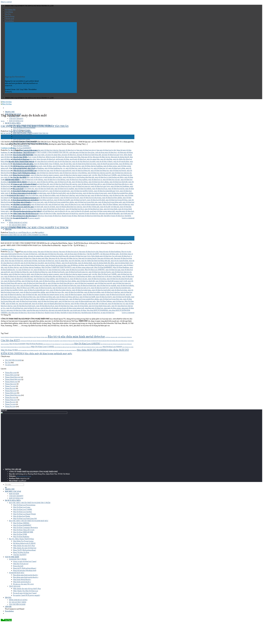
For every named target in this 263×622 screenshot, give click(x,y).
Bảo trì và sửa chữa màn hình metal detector (76, 337)
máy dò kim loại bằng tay (100, 171)
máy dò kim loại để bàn (45, 182)
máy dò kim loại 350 (85, 168)
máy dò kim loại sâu (116, 195)
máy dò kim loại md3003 (39, 191)
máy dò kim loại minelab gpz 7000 (106, 191)
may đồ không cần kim (75, 265)
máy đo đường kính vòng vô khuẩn (46, 164)
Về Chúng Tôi (10, 10)
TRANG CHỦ (10, 112)
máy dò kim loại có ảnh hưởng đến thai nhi (78, 177)
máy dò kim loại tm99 (78, 200)
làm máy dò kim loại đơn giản (25, 159)
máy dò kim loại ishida (83, 189)
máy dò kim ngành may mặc (91, 204)
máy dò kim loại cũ (95, 180)
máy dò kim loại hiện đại (25, 189)
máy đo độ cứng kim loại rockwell (41, 161)
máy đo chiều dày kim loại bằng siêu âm (95, 261)
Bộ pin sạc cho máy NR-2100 (23, 584)
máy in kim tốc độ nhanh (80, 211)
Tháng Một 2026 (11, 375)
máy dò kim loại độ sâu (62, 182)
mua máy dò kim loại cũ (27, 213)
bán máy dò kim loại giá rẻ (86, 150)
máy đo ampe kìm (93, 159)
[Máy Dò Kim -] (6, 103)
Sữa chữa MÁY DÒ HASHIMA (97, 310)
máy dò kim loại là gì (99, 189)
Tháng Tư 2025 (10, 386)
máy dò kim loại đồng (80, 182)
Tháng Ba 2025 (10, 388)
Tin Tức (8, 14)
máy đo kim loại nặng (74, 193)
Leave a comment (128, 218)
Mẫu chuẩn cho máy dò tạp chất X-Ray (27, 589)
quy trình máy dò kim (78, 310)
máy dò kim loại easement (26, 186)
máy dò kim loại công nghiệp (76, 180)
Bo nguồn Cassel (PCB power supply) (26, 595)
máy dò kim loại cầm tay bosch (48, 173)
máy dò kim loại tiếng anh (20, 200)
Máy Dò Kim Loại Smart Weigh (24, 137)
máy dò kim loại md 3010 (61, 288)
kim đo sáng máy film (72, 157)
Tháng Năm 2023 (11, 400)
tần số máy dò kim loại (53, 216)
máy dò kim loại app (42, 171)
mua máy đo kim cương (9, 213)
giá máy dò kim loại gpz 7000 (112, 155)
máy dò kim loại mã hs (116, 189)
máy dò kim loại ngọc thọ (10, 195)
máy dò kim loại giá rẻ (63, 186)
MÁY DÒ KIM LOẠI (16, 121)
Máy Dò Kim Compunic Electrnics (25, 528)
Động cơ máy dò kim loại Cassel (24, 561)
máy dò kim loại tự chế (39, 204)
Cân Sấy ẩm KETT (92, 254)
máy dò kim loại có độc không (32, 180)
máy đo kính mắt (37, 207)
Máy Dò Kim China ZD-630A (23, 530)
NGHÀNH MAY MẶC (16, 573)
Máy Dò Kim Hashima (36, 168)
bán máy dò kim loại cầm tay (48, 150)
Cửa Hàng (9, 12)
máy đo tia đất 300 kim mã (109, 207)
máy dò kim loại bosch (118, 171)
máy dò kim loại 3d (101, 168)
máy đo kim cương (110, 166)
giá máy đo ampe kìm (53, 155)
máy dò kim (47, 166)
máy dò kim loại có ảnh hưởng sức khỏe (109, 177)
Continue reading (8, 148)
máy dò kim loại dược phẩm (99, 182)
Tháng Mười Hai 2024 (13, 395)
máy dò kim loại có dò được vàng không (106, 276)
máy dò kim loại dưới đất (118, 182)
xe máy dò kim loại (20, 218)
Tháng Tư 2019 (10, 404)
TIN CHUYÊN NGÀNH (13, 360)
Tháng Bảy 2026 (11, 373)
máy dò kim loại (71, 168)
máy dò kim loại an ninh (75, 270)
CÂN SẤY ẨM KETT (16, 119)
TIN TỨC (8, 220)
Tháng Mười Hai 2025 (13, 377)
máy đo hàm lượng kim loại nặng (84, 164)
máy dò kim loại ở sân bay (65, 195)
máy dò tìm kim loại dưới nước (54, 209)
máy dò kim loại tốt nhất (96, 200)
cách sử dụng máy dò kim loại (106, 152)
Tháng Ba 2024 (10, 397)
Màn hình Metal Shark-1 (22, 580)
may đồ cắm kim (106, 159)
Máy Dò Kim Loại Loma (21, 507)
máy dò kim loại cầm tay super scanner (45, 175)
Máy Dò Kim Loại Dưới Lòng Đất (25, 519)
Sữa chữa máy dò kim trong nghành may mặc (48, 353)
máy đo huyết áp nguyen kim (107, 164)
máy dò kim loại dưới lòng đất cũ (90, 184)
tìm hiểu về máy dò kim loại (114, 216)
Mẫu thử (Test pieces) (20, 564)
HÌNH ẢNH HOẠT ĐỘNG (18, 223)
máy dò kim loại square (27, 198)
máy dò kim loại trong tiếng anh (110, 202)
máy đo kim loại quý (83, 195)
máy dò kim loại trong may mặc (32, 202)
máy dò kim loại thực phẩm (112, 198)
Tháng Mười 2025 (11, 382)
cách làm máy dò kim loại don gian (81, 152)
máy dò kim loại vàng (56, 204)
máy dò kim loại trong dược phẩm (32, 299)
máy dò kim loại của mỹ (111, 180)
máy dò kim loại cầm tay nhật (19, 175)
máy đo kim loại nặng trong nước (95, 193)
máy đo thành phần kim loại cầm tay (69, 207)
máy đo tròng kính (110, 209)
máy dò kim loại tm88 (62, 200)
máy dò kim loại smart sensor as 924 (51, 295)
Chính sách (9, 19)
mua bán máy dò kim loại (125, 211)
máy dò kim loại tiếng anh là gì (42, 200)
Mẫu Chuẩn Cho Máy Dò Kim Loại (25, 591)
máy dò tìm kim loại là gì (75, 209)
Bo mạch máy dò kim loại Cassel (24, 593)
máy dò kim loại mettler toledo (82, 191)
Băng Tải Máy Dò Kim (21, 552)
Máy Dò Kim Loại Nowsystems (24, 505)
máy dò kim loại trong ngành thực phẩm (59, 202)
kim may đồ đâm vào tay (101, 157)
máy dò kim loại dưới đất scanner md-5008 (111, 281)
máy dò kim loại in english (64, 189)
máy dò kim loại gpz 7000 (100, 186)
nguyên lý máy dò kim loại (88, 213)
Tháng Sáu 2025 (11, 384)
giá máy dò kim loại (69, 155)
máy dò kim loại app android (60, 171)
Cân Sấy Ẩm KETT (19, 555)
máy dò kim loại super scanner (48, 198)
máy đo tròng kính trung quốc (100, 306)
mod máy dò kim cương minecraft (102, 211)
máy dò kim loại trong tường (26, 301)
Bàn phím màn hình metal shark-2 (25, 577)
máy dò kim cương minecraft (82, 267)
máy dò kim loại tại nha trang (90, 198)
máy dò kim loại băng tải (81, 171)
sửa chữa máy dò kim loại (34, 216)
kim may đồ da (86, 157)
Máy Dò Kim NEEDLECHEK (23, 532)
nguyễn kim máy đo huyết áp (67, 213)
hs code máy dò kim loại (22, 157)
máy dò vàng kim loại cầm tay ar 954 (23, 211)
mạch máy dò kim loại (78, 159)
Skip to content (6, 2)
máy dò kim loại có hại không (54, 180)
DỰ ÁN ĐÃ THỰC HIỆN (17, 225)
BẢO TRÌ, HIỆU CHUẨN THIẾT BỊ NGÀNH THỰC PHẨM (29, 503)
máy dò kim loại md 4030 (20, 191)
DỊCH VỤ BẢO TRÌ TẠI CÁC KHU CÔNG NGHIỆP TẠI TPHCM (34, 227)
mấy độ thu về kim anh (91, 207)
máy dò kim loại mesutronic (59, 191)
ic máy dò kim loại (38, 157)
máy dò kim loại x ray (73, 204)
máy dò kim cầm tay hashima (92, 166)
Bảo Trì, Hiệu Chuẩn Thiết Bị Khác (21, 539)
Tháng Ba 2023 (10, 402)
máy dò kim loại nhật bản (29, 195)
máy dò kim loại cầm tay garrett (99, 173)
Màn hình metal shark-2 (22, 582)
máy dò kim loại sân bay (99, 195)
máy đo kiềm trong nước (33, 166)
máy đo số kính (49, 207)
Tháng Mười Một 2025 (13, 379)
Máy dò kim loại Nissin (21, 139)
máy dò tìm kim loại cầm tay (32, 209)
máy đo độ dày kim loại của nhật (83, 161)
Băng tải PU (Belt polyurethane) (24, 568)
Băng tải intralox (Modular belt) (24, 570)
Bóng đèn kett (18, 566)
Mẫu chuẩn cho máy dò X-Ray (24, 546)
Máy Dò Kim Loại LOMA (26, 288)
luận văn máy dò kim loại (46, 159)
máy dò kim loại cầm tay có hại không (73, 173)
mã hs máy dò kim (62, 159)
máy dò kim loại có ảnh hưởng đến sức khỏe (46, 177)
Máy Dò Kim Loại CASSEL (107, 175)
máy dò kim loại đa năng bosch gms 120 (21, 182)
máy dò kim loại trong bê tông (116, 200)
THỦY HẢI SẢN (14, 586)
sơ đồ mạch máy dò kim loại (15, 216)
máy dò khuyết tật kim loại (14, 166)
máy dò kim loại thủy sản (26, 297)
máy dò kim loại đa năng (97, 279)
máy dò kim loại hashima (120, 186)
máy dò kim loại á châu (116, 168)
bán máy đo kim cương (29, 150)
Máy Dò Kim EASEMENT (22, 148)
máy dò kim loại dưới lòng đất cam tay (63, 184)
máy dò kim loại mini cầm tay (15, 193)
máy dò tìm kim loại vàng (94, 209)
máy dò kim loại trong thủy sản (86, 202)
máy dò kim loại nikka (47, 195)
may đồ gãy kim (66, 164)
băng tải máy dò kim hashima (110, 252)
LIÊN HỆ (8, 229)
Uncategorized (10, 365)
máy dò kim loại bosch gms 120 (76, 272)
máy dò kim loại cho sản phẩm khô (17, 177)
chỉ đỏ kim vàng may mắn (35, 155)
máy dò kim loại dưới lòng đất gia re (116, 184)
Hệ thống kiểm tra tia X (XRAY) (24, 543)
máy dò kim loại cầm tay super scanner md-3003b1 (78, 175)
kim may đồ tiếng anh (105, 258)
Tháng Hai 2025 (10, 391)
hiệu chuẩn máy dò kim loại (101, 256)
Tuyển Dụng (9, 16)
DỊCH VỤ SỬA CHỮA (13, 123)
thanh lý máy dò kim (69, 216)
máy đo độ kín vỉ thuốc (104, 161)
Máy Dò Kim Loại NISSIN (112, 347)
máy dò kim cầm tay (73, 166)
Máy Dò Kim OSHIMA (21, 146)
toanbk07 (27, 131)
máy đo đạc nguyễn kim (19, 161)
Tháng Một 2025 (11, 393)
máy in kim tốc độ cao (62, 211)
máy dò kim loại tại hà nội (69, 198)
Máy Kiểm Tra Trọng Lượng (23, 541)
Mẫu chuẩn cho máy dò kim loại (24, 548)
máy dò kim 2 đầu (59, 166)
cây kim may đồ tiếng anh (109, 254)
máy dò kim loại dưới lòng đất (38, 184)
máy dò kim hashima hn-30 (55, 168)
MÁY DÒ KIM (14, 494)
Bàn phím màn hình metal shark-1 (25, 575)
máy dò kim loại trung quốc (20, 204)
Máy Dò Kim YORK (9, 350)
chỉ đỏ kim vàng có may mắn (15, 155)
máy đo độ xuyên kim (121, 161)
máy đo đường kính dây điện (22, 164)
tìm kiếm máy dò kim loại (90, 313)
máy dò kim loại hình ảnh (44, 189)
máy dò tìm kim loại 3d (12, 209)
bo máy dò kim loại (15, 152)
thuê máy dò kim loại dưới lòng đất (90, 216)
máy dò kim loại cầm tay (27, 173)
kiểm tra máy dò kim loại (55, 157)
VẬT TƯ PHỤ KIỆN (12, 557)
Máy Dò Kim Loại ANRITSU (24, 171)
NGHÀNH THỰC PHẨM (17, 559)
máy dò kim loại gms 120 (81, 186)
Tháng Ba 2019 (10, 407)
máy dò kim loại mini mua (36, 193)
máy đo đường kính (85, 263)
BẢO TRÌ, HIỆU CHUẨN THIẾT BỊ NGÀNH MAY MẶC (28, 521)
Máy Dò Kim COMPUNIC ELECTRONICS (57, 267)
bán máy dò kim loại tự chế (106, 150)
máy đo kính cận (24, 207)
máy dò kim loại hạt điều (49, 285)
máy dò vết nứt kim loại (45, 211)
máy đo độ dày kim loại (62, 161)
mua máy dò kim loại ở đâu (46, 213)
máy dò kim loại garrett (46, 186)
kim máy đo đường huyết (120, 157)
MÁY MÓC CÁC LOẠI (13, 491)
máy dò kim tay (124, 204)
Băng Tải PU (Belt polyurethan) (24, 550)
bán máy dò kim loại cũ (67, 150)
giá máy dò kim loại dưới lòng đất (89, 155)
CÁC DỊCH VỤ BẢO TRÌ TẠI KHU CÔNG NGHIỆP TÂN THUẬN (35, 126)
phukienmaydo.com (23, 476)
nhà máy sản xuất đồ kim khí (109, 213)
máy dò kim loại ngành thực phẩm (120, 193)
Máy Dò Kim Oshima (110, 204)
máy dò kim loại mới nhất (56, 193)
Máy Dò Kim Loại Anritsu (22, 134)
